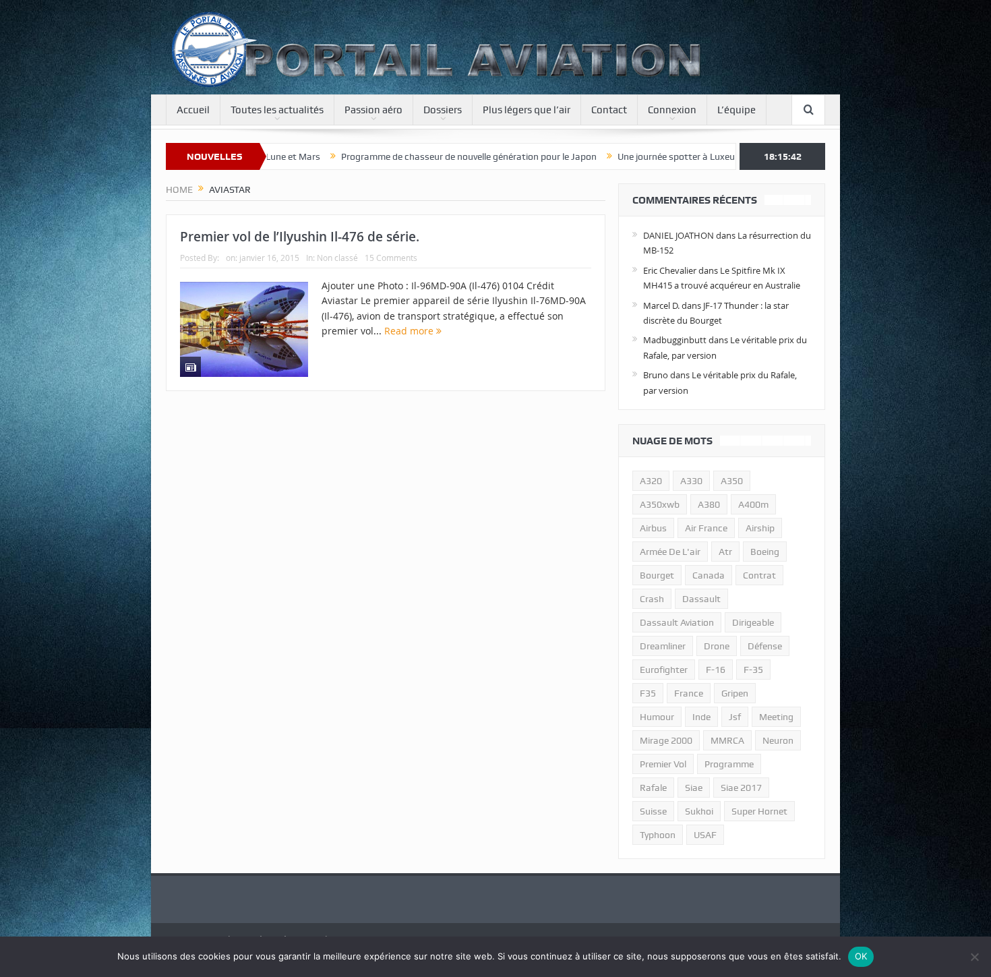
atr (725, 551)
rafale (653, 787)
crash (652, 598)
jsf (735, 716)
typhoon (657, 834)
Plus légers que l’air (526, 110)
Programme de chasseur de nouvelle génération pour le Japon (415, 156)
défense (765, 646)
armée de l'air (670, 551)
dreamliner (663, 646)
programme (729, 764)
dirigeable (753, 622)
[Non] (974, 957)
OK (861, 956)
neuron (777, 740)
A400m (753, 504)
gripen (734, 693)
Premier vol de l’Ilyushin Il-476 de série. (299, 236)
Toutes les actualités (277, 110)
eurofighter (664, 669)
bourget (657, 575)
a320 (651, 480)
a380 (709, 504)
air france (706, 528)
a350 (732, 480)
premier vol (663, 764)
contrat (759, 575)
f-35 (753, 669)
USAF (705, 834)
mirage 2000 (666, 740)
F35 (648, 693)
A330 (691, 480)
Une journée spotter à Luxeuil (624, 156)
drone (716, 646)
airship (760, 528)
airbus (653, 528)
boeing (764, 551)
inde (701, 716)
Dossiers (442, 110)
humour (657, 716)
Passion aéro (373, 110)
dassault (701, 598)
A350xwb (660, 504)
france (688, 693)
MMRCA (727, 740)
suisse (653, 811)
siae (693, 787)
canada (708, 575)
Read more (410, 330)
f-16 (715, 669)
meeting (776, 716)
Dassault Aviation (677, 622)
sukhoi (699, 811)
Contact (609, 110)
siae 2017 (741, 787)
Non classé (337, 257)
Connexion (672, 110)
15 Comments (391, 257)
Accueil (193, 110)
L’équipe (736, 110)
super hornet (759, 811)
